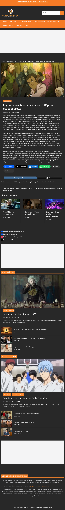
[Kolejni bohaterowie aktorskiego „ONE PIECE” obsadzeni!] (6, 339)
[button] (18, 22)
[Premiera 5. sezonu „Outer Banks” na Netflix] (6, 415)
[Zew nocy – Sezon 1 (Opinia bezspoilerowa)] (54, 200)
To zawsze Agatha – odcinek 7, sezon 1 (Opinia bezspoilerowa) (17, 189)
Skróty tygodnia (8, 26)
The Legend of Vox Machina (39, 182)
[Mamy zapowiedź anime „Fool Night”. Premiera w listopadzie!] (6, 331)
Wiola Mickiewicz (16, 401)
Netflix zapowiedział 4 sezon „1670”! (20, 314)
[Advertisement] (32, 41)
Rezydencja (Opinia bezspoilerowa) (32, 213)
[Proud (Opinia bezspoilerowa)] (10, 200)
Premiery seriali (27, 22)
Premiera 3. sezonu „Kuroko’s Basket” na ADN (25, 398)
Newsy (5, 22)
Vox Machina (14, 115)
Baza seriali (13, 22)
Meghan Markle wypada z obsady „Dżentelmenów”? (36, 2)
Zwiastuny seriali (53, 22)
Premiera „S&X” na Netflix (21, 431)
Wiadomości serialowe (9, 310)
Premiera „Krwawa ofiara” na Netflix (24, 422)
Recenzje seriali (40, 22)
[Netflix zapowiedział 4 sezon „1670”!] (32, 291)
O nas (26, 26)
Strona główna (5, 61)
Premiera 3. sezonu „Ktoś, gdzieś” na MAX (49, 188)
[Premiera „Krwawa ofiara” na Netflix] (6, 423)
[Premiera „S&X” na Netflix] (6, 432)
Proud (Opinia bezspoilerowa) (9, 213)
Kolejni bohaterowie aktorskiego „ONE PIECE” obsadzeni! (30, 338)
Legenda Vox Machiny (24, 182)
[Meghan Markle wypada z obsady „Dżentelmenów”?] (6, 348)
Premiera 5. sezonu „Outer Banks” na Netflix (26, 414)
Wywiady (19, 26)
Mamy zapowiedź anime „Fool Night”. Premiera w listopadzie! (31, 329)
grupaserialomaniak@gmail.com (39, 486)
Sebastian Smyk (15, 112)
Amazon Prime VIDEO (10, 182)
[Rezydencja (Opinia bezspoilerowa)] (32, 200)
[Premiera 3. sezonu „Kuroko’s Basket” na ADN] (32, 375)
